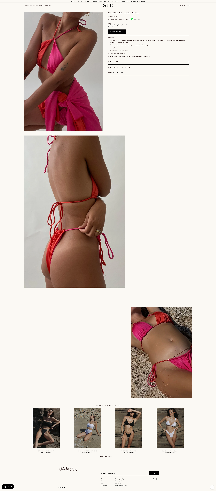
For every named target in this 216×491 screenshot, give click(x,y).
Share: (110, 72)
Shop (102, 479)
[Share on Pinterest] (122, 73)
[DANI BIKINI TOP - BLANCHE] (87, 448)
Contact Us (104, 485)
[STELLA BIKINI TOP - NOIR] (128, 448)
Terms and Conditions (121, 485)
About (102, 481)
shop (27, 5)
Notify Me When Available (117, 31)
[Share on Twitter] (118, 73)
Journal (102, 483)
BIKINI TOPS (108, 456)
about (41, 5)
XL (125, 25)
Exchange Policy (119, 479)
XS (109, 25)
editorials (34, 5)
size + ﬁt (113, 62)
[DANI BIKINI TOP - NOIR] (46, 448)
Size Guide (118, 483)
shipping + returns (119, 67)
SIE (64, 487)
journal (48, 5)
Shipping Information (120, 481)
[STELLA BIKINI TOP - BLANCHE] (170, 448)
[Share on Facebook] (114, 73)
